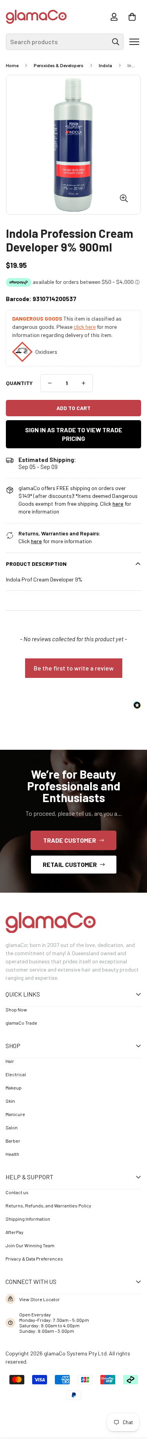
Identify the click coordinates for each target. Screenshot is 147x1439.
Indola (105, 65)
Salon (11, 1127)
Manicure (15, 1114)
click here (85, 326)
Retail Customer (70, 864)
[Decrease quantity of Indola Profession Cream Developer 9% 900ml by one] (50, 383)
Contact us (17, 1192)
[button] (132, 17)
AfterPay (14, 1232)
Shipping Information (27, 1218)
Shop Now (16, 1009)
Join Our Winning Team (29, 1245)
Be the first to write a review (74, 668)
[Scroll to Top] (129, 1396)
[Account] (114, 17)
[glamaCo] (36, 17)
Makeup (13, 1087)
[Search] (115, 41)
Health (12, 1154)
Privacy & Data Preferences (34, 1258)
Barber (12, 1140)
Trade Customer (69, 840)
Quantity (19, 383)
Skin (10, 1101)
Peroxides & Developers (58, 65)
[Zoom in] (123, 198)
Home (12, 65)
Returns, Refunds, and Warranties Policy (48, 1205)
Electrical (15, 1074)
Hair (9, 1061)
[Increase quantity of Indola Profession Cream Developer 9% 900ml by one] (83, 383)
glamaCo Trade (21, 1022)
